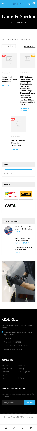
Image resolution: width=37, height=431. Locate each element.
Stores (20, 375)
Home (12, 22)
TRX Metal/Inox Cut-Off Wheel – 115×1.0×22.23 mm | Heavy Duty (23, 228)
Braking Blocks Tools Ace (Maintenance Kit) (23, 249)
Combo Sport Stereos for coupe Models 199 (9, 79)
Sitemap (21, 369)
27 (12, 46)
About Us (5, 365)
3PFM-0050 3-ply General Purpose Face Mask (23, 239)
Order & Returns (7, 369)
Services (4, 378)
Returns (21, 378)
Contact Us (22, 365)
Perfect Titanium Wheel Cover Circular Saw (18, 143)
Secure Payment (24, 372)
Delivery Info (6, 372)
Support (4, 375)
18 (8, 46)
